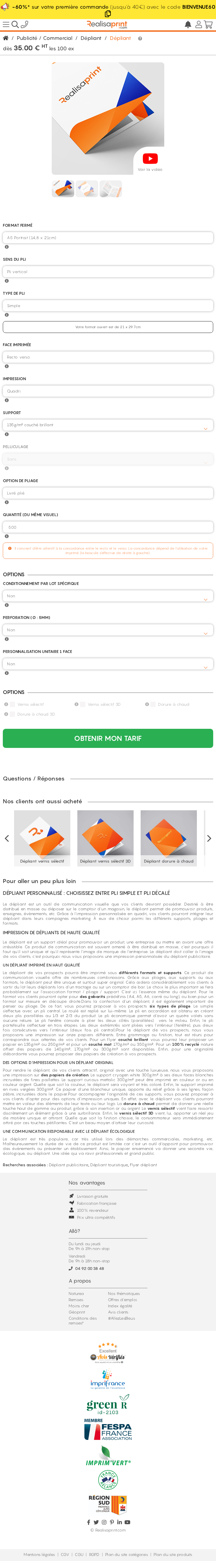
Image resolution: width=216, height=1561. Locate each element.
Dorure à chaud (173, 704)
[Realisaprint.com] (24, 25)
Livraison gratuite (92, 1196)
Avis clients (118, 1312)
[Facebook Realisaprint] (89, 1522)
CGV (65, 1554)
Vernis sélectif (30, 704)
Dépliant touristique (109, 1164)
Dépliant (91, 38)
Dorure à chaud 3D (36, 714)
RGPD (94, 1554)
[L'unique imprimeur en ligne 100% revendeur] (107, 25)
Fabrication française (96, 1203)
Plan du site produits (173, 1554)
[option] (42, 838)
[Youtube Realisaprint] (127, 1522)
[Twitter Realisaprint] (96, 1522)
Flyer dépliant (143, 1164)
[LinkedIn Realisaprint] (119, 1522)
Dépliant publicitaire (69, 1164)
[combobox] (108, 425)
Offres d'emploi (122, 1299)
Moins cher (79, 1305)
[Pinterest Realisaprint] (112, 1522)
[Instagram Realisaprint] (104, 1522)
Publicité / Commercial (44, 38)
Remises (76, 1299)
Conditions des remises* (83, 1320)
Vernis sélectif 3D (104, 704)
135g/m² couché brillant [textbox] (30, 424)
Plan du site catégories (126, 1554)
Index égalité (120, 1305)
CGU (79, 1554)
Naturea (76, 1293)
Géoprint (77, 1312)
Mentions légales (39, 1554)
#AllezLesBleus (121, 1318)
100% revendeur (93, 1210)
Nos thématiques (124, 1293)
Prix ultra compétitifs (96, 1217)
